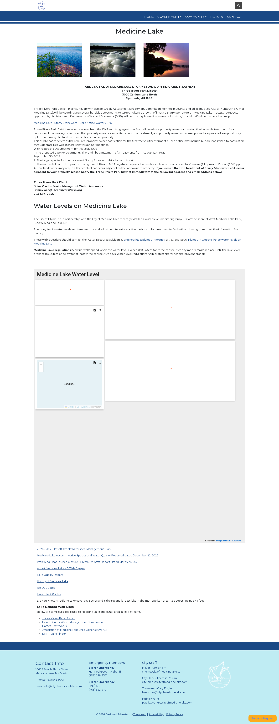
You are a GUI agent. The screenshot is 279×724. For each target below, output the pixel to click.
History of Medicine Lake (52, 581)
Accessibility (156, 714)
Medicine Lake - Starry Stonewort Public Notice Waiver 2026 (73, 123)
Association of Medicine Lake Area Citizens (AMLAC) (74, 629)
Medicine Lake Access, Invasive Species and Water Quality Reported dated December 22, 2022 (97, 555)
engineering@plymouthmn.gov (144, 239)
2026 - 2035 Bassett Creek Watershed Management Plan (74, 549)
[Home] (52, 5)
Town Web (139, 714)
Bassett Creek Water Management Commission (72, 622)
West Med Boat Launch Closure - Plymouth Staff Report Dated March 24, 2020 (88, 562)
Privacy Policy (174, 714)
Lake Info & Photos (49, 594)
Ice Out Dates (46, 587)
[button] (170, 16)
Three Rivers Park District (58, 618)
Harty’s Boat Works (54, 626)
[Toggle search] (238, 5)
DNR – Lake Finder (54, 633)
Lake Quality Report (50, 574)
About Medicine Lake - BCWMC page (61, 568)
